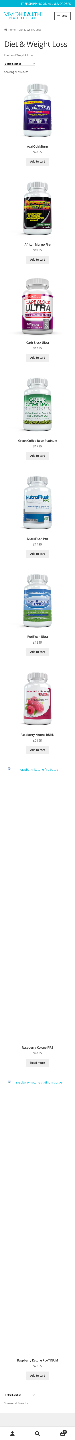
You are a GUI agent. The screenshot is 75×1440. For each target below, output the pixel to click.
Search (37, 1434)
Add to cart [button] (37, 161)
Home (12, 29)
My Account (12, 1434)
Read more (37, 1063)
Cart (58, 1430)
